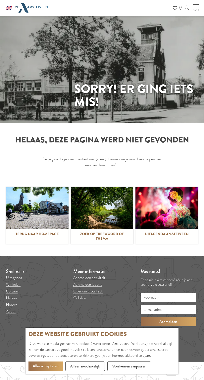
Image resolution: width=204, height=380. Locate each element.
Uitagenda (14, 278)
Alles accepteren (46, 366)
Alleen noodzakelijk (85, 366)
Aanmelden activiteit (89, 278)
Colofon (79, 298)
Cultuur (12, 291)
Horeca (12, 305)
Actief (11, 311)
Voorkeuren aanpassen (129, 366)
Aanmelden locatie (87, 284)
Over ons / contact (88, 291)
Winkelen (13, 284)
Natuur (11, 298)
